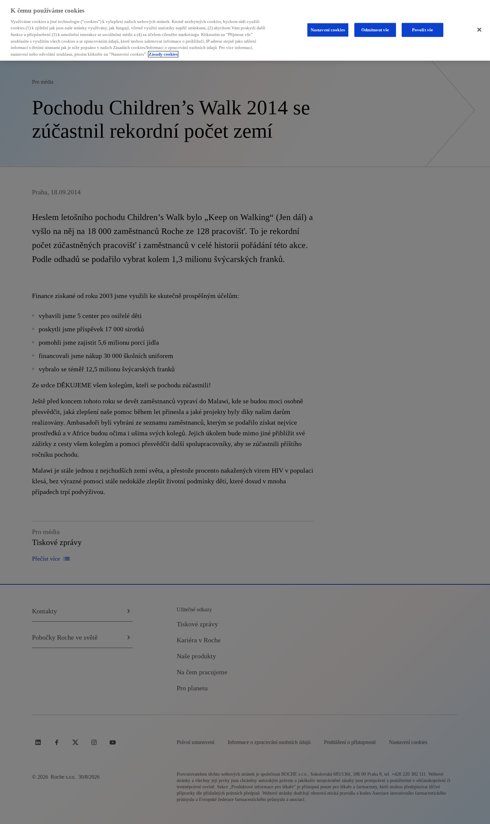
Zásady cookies (163, 54)
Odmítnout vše (375, 29)
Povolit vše (422, 29)
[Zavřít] (479, 29)
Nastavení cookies (328, 29)
